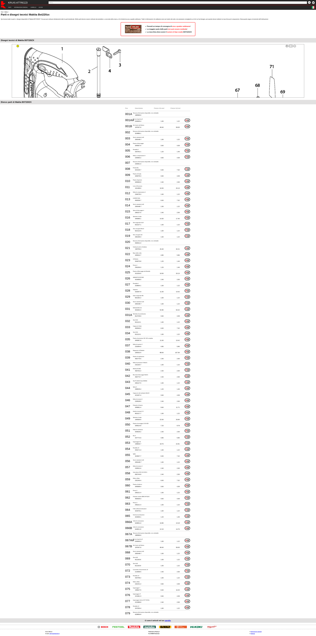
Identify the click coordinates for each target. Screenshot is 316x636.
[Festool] (119, 627)
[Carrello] (313, 2)
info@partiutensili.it (54, 633)
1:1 (290, 46)
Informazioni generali (256, 631)
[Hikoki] (196, 627)
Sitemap (253, 633)
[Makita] (134, 627)
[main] (158, 317)
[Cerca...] (309, 2)
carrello (168, 620)
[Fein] (181, 627)
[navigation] (155, 7)
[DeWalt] (165, 627)
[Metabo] (150, 627)
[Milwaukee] (212, 627)
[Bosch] (103, 627)
